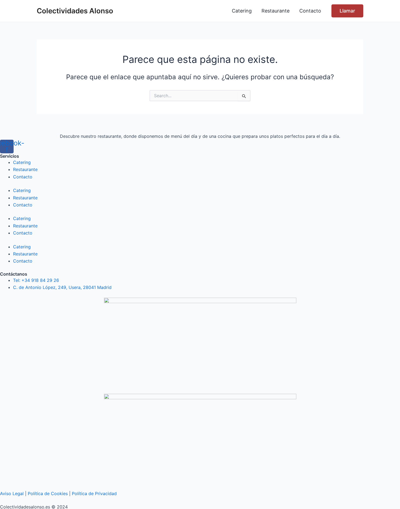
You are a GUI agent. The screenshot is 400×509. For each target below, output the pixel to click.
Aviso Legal (12, 493)
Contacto (22, 176)
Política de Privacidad (94, 493)
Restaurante (25, 169)
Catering (22, 162)
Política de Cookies (48, 493)
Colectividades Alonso (75, 11)
